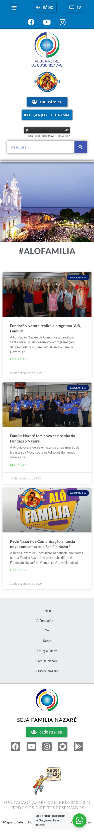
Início (47, 611)
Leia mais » (18, 359)
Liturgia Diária (47, 651)
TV (47, 631)
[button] (14, 7)
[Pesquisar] (80, 147)
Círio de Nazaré (47, 671)
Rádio (47, 641)
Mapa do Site (13, 822)
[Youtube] (31, 746)
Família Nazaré (47, 661)
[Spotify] (62, 746)
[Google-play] (78, 746)
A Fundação (44, 621)
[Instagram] (47, 746)
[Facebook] (15, 746)
